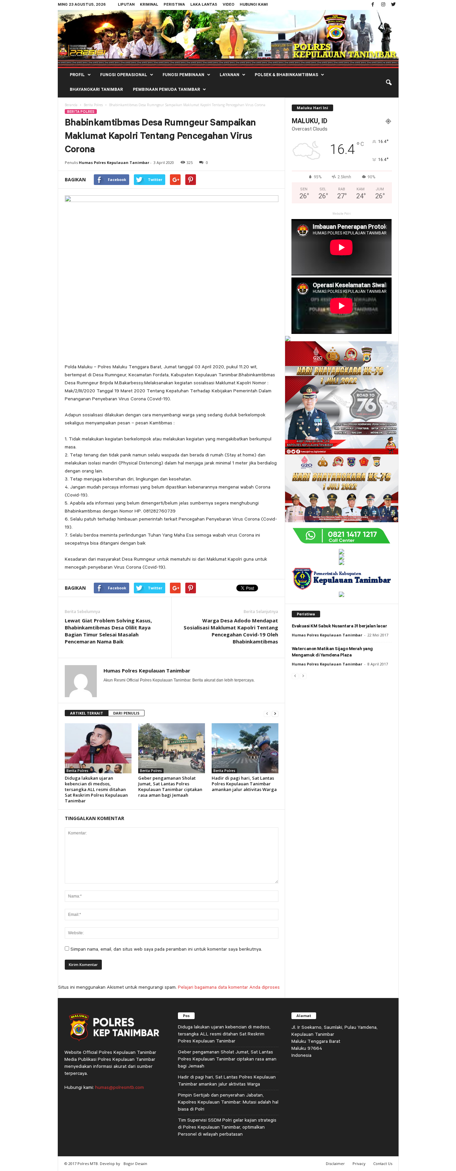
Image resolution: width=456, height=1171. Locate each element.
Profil (77, 75)
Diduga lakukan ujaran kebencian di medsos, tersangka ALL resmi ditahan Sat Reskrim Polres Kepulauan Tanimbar (96, 789)
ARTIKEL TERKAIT (86, 713)
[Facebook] (373, 5)
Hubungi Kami (254, 5)
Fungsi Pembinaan (183, 75)
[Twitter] (394, 5)
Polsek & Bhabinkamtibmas (286, 75)
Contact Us (382, 1163)
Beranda (71, 105)
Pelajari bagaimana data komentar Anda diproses (229, 987)
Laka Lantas (203, 5)
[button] (388, 82)
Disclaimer (335, 1163)
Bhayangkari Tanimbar (96, 90)
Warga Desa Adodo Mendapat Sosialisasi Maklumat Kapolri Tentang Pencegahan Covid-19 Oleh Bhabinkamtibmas (231, 631)
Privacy (359, 1163)
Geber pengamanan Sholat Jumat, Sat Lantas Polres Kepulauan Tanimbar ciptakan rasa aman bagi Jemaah (170, 786)
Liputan (126, 5)
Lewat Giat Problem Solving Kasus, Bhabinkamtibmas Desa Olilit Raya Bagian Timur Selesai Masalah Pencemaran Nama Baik (108, 631)
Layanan (229, 75)
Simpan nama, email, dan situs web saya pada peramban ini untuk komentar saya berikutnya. (166, 949)
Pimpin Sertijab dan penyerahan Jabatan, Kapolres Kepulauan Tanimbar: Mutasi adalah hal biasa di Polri (228, 1102)
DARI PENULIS (126, 713)
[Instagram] (383, 5)
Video (228, 5)
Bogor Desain (135, 1163)
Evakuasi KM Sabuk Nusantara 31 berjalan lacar (339, 626)
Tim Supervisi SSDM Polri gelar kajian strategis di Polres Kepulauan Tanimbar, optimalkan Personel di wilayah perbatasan (227, 1127)
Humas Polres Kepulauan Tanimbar (114, 162)
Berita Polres (93, 105)
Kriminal (149, 5)
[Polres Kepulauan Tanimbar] (228, 38)
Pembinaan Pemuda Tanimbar (166, 90)
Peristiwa (174, 5)
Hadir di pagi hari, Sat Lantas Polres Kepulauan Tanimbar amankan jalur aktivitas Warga (244, 783)
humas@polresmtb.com (119, 1087)
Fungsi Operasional (123, 75)
